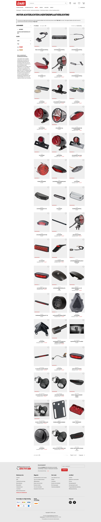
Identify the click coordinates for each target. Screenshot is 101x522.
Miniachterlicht (59, 155)
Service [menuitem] (51, 7)
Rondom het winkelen (55, 483)
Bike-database (19, 483)
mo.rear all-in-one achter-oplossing (41, 368)
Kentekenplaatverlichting (76, 208)
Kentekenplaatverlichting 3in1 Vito (42, 315)
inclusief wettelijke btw (50, 515)
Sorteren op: (73, 25)
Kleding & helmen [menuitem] (19, 7)
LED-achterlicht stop (59, 128)
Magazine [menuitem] (46, 7)
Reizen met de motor (38, 483)
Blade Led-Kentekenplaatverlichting (41, 49)
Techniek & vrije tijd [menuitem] (29, 7)
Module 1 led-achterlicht (76, 422)
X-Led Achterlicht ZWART (59, 260)
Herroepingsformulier (73, 485)
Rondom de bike (37, 485)
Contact (18, 477)
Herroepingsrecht (72, 483)
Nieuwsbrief (18, 485)
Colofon (70, 477)
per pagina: (42, 25)
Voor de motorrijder (38, 487)
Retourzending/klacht (20, 490)
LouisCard (18, 488)
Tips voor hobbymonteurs (39, 479)
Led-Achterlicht (59, 75)
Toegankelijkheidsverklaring (74, 487)
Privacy (70, 481)
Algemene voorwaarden (74, 479)
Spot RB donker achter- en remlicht (77, 341)
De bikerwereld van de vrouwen (40, 477)
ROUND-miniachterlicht (42, 181)
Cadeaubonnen (19, 487)
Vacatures (53, 481)
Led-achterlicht (76, 315)
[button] (65, 3)
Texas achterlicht (42, 128)
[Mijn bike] (74, 3)
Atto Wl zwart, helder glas (59, 394)
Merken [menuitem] (41, 7)
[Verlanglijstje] (79, 3)
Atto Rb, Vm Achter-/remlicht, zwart (41, 422)
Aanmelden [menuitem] (82, 7)
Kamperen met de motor (39, 488)
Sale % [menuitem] (36, 7)
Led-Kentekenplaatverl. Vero (42, 208)
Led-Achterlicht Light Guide (42, 288)
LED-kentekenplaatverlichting (59, 49)
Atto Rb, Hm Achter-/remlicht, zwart (59, 448)
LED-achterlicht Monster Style (41, 234)
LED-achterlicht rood (41, 75)
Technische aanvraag (20, 481)
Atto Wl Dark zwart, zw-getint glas (42, 394)
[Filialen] (70, 3)
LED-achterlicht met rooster (77, 155)
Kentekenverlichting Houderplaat (59, 422)
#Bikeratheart (36, 481)
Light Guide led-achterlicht (77, 368)
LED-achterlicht (41, 155)
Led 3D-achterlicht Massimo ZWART (59, 315)
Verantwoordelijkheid (55, 487)
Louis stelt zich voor (55, 477)
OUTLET (21, 49)
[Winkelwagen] (83, 3)
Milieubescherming (73, 488)
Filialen (52, 479)
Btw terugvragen (54, 485)
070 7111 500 (25, 469)
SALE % (21, 46)
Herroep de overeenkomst (21, 492)
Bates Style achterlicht (77, 234)
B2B (17, 479)
